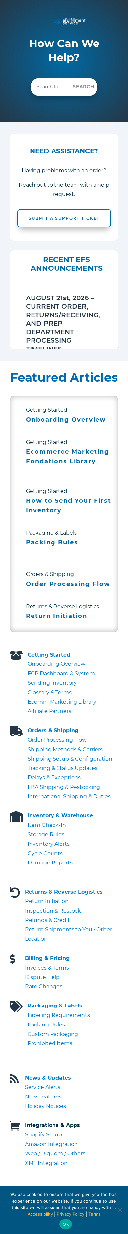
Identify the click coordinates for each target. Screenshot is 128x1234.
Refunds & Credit (47, 920)
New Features (43, 1097)
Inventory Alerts (49, 844)
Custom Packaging (53, 1034)
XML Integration (46, 1163)
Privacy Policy (70, 1214)
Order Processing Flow (57, 740)
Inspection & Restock (53, 911)
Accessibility (40, 1214)
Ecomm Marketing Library (62, 702)
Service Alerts (42, 1087)
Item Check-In (47, 825)
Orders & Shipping (53, 730)
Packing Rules (46, 1025)
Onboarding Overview (56, 664)
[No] (120, 1210)
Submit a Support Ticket (64, 218)
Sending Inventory (52, 683)
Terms (94, 1214)
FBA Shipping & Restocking (64, 787)
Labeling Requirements (59, 1015)
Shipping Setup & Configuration (70, 759)
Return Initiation (47, 901)
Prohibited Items (50, 1043)
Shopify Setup (43, 1135)
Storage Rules (46, 834)
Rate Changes (43, 986)
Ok (66, 1224)
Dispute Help (42, 977)
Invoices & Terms (47, 968)
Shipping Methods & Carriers (65, 749)
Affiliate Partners (49, 711)
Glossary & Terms (50, 692)
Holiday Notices (45, 1106)
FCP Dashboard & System (61, 673)
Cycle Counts (45, 853)
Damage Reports (50, 863)
